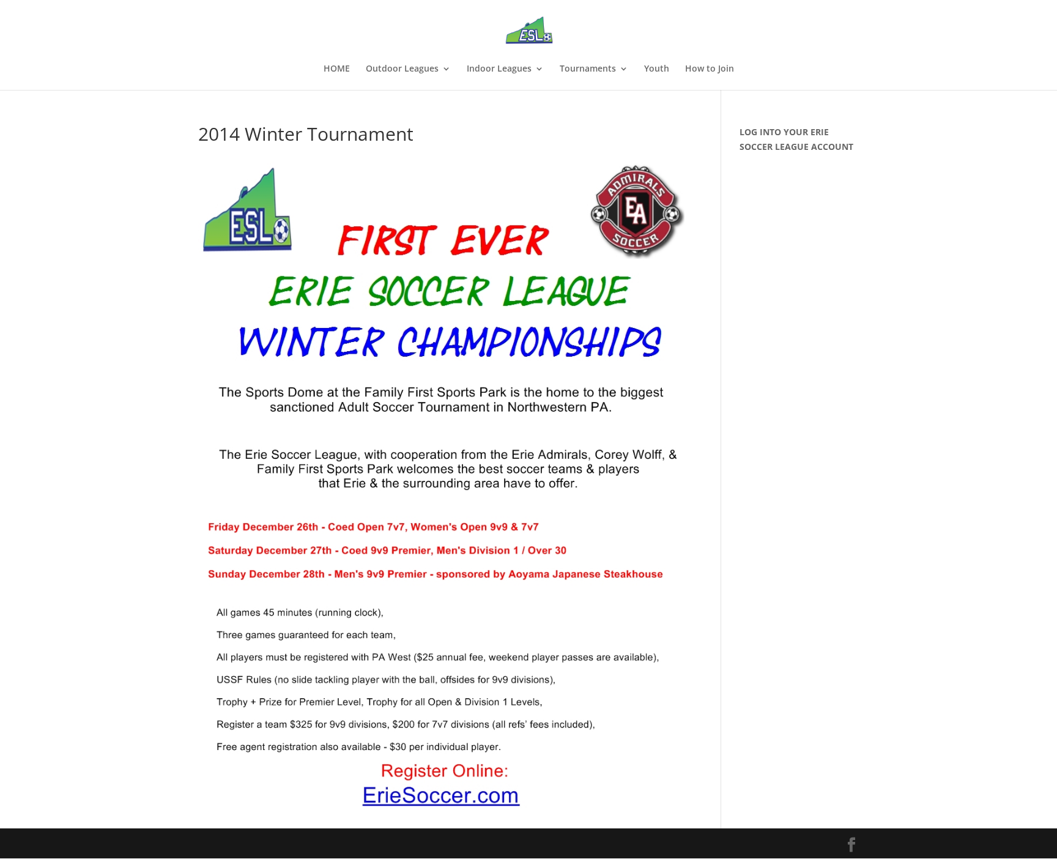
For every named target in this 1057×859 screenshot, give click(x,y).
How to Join (709, 69)
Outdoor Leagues (402, 69)
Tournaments (588, 69)
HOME (337, 69)
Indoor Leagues (499, 69)
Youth (656, 69)
